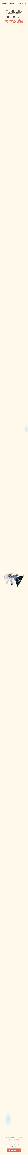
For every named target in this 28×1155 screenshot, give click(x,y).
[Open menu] (25, 3)
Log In (20, 3)
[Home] (8, 3)
